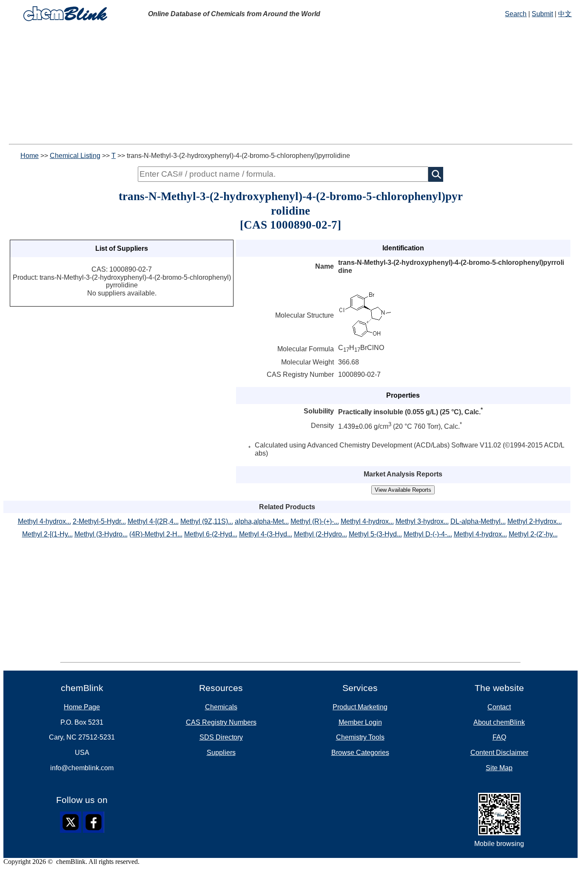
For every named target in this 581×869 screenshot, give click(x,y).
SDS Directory (221, 737)
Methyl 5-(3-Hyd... (375, 534)
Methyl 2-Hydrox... (534, 521)
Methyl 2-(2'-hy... (533, 534)
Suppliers (221, 752)
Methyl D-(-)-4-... (428, 534)
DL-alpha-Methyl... (478, 521)
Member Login (360, 722)
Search (516, 13)
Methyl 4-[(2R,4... (153, 521)
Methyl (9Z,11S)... (206, 521)
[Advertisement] (290, 84)
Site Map (499, 767)
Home (29, 155)
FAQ (499, 737)
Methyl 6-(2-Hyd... (210, 534)
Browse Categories (360, 752)
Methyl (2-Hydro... (320, 534)
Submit (542, 13)
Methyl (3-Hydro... (101, 534)
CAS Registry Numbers (221, 722)
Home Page (82, 707)
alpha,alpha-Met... (262, 521)
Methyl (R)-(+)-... (314, 521)
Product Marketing (360, 707)
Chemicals (221, 707)
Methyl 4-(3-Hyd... (265, 534)
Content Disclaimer (499, 752)
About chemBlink (499, 722)
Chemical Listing (75, 155)
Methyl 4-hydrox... (44, 521)
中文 (565, 13)
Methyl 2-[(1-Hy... (47, 534)
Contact (499, 707)
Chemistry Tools (360, 737)
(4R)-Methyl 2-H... (155, 534)
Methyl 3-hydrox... (422, 521)
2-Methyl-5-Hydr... (99, 521)
